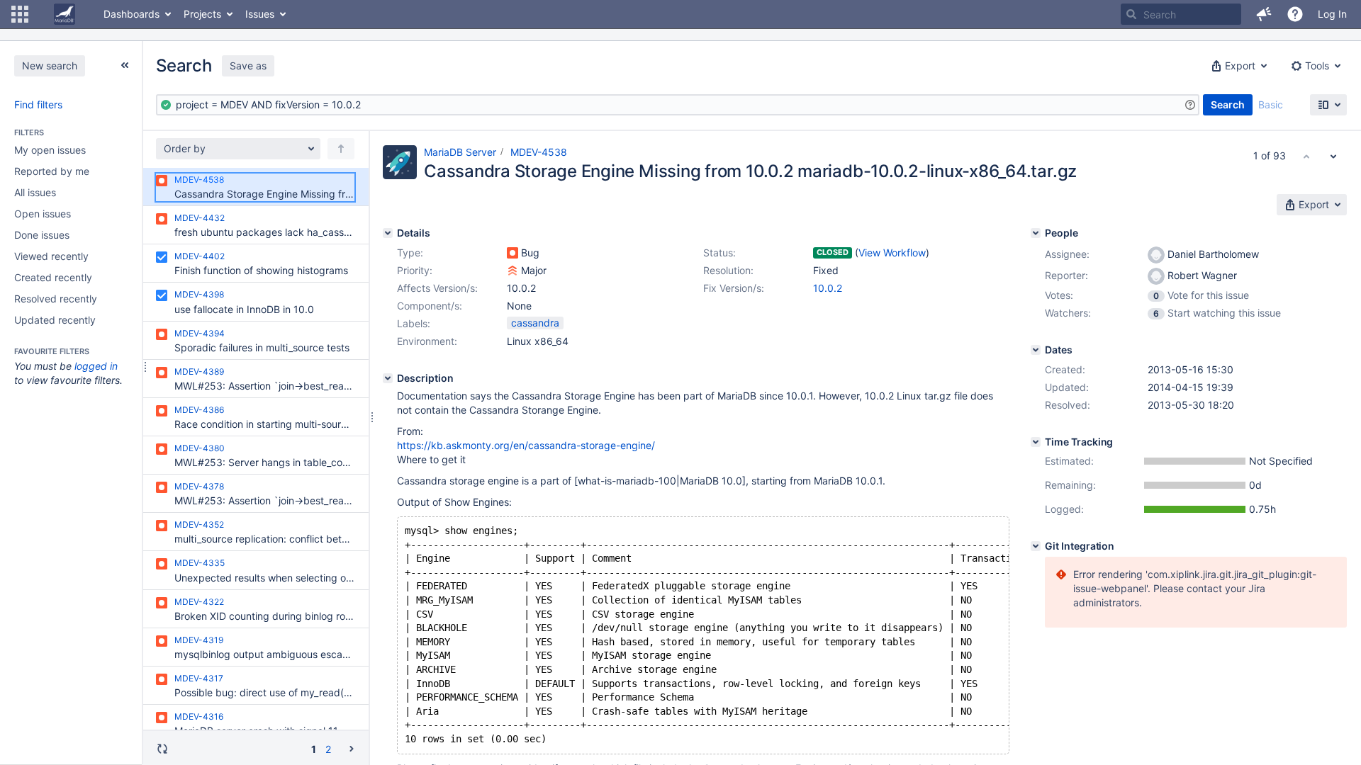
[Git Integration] (1036, 546)
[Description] (388, 378)
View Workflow (892, 252)
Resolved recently (55, 299)
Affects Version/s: (437, 288)
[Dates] (1036, 350)
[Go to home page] (64, 14)
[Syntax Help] (1190, 105)
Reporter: (1066, 275)
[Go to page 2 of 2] (351, 748)
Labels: (413, 323)
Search (1228, 104)
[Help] (1295, 14)
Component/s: (429, 306)
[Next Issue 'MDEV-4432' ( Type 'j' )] (1333, 155)
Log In (1332, 14)
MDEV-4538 (538, 152)
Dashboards (131, 14)
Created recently (53, 277)
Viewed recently (51, 256)
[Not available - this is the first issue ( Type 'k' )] (1306, 155)
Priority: (414, 270)
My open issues (50, 150)
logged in (96, 366)
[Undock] (125, 65)
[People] (1036, 233)
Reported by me (51, 171)
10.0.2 (827, 288)
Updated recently (55, 320)
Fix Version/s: (733, 288)
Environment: (427, 341)
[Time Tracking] (1036, 442)
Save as (248, 66)
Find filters (38, 104)
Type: (410, 252)
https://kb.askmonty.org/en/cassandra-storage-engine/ (526, 445)
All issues (35, 192)
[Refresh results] (162, 748)
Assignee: (1067, 254)
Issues (259, 14)
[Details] (388, 233)
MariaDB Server (460, 152)
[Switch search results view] (1328, 104)
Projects (202, 14)
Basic (1270, 104)
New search (49, 66)
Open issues (42, 214)
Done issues (41, 235)
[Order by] (340, 148)
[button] (20, 14)
